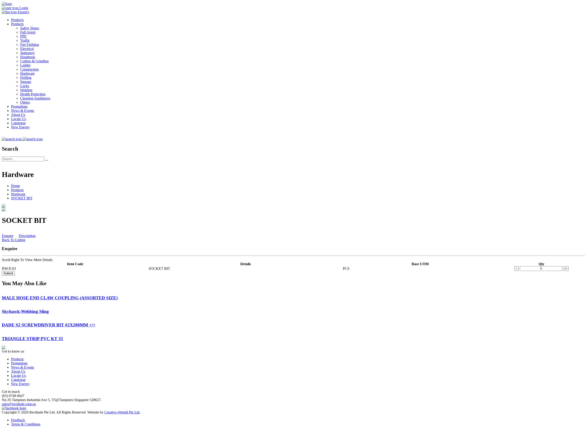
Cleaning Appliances (35, 98)
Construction (29, 69)
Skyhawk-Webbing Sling (25, 311)
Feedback (18, 420)
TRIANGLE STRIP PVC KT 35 (32, 338)
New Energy (20, 127)
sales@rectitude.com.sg (19, 404)
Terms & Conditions (25, 424)
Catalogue (18, 123)
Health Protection (32, 94)
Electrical (27, 49)
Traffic (25, 40)
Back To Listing (13, 240)
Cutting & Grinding (34, 61)
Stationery (27, 53)
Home (15, 186)
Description (27, 236)
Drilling (25, 78)
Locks (24, 86)
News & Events (22, 111)
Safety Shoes (29, 28)
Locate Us (18, 119)
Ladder (25, 65)
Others (25, 102)
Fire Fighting (29, 45)
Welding (26, 90)
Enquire (7, 236)
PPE (23, 36)
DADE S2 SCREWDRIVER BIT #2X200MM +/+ (48, 324)
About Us (18, 115)
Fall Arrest (27, 32)
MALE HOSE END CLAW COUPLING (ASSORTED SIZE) (60, 297)
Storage (25, 82)
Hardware (27, 73)
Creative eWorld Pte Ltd (121, 412)
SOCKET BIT (22, 198)
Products (17, 20)
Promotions (19, 106)
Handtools (27, 57)
